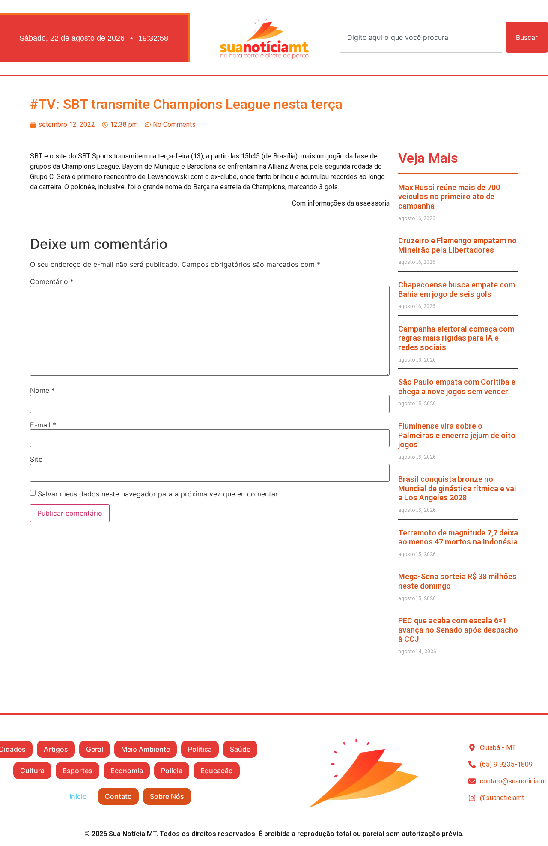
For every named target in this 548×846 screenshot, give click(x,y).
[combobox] (421, 37)
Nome (42, 390)
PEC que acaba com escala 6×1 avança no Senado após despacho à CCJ (458, 629)
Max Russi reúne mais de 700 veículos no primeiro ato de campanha (449, 196)
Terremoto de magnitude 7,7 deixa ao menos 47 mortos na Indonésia (458, 537)
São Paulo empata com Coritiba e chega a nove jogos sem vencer (456, 386)
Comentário (52, 281)
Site (36, 459)
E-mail (43, 425)
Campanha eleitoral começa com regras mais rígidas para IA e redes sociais (456, 338)
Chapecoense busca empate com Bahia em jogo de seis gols (456, 289)
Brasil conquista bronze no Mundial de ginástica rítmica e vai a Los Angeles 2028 (457, 488)
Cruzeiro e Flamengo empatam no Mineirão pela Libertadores (457, 245)
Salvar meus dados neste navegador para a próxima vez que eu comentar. (158, 493)
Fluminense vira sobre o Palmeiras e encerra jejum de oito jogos (456, 435)
